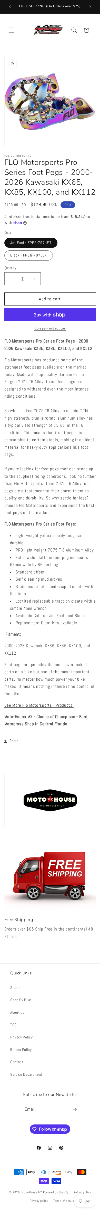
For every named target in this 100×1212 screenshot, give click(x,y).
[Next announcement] (90, 7)
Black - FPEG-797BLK (28, 255)
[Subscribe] (74, 1109)
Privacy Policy (21, 1037)
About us (17, 1012)
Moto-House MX (32, 1193)
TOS (13, 1024)
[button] (11, 30)
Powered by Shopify (55, 1193)
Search (16, 987)
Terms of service (64, 1201)
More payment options (50, 328)
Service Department (26, 1074)
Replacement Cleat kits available (46, 623)
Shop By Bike (20, 999)
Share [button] (14, 740)
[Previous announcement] (10, 7)
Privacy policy (39, 1201)
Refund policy (82, 1192)
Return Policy (21, 1049)
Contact (16, 1061)
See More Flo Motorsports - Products (39, 705)
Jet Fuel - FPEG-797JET (31, 242)
